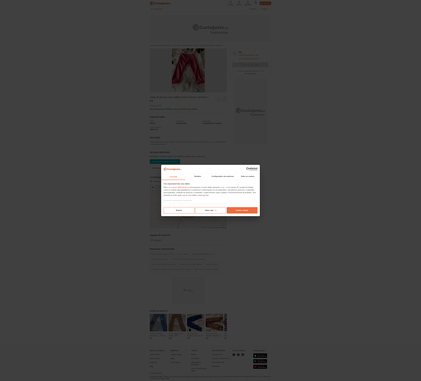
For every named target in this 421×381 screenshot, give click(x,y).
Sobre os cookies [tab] (247, 176)
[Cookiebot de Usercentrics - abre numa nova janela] (247, 169)
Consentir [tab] (173, 177)
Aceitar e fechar (242, 210)
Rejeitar (179, 210)
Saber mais (209, 210)
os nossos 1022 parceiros (179, 187)
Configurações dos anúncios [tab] (222, 176)
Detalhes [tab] (197, 176)
